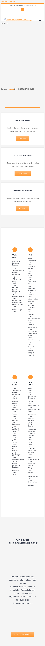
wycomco (10, 89)
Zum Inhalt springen (8, 1)
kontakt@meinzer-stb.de (28, 5)
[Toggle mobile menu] (40, 19)
